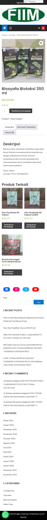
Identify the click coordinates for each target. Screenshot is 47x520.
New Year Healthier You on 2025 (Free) (19, 328)
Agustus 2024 (9, 443)
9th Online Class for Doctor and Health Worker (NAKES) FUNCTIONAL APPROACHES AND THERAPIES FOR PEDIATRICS (22, 348)
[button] (41, 43)
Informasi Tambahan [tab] (26, 127)
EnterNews (34, 514)
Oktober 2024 (9, 438)
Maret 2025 (8, 420)
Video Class (8, 504)
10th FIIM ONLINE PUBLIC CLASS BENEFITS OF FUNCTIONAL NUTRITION (24, 384)
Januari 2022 (8, 465)
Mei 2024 (7, 452)
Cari (5, 297)
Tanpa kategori (16, 118)
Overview (7, 495)
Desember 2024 (10, 429)
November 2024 (10, 434)
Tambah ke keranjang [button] (8, 225)
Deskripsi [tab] (9, 127)
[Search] (39, 28)
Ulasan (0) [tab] (9, 132)
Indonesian (31, 1)
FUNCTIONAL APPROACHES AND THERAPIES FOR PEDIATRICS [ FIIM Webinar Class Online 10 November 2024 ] (22, 361)
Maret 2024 (8, 456)
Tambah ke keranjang (20, 111)
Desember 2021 (10, 470)
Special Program (10, 500)
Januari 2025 (8, 425)
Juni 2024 (7, 447)
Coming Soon (8, 490)
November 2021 (10, 474)
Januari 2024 (8, 461)
